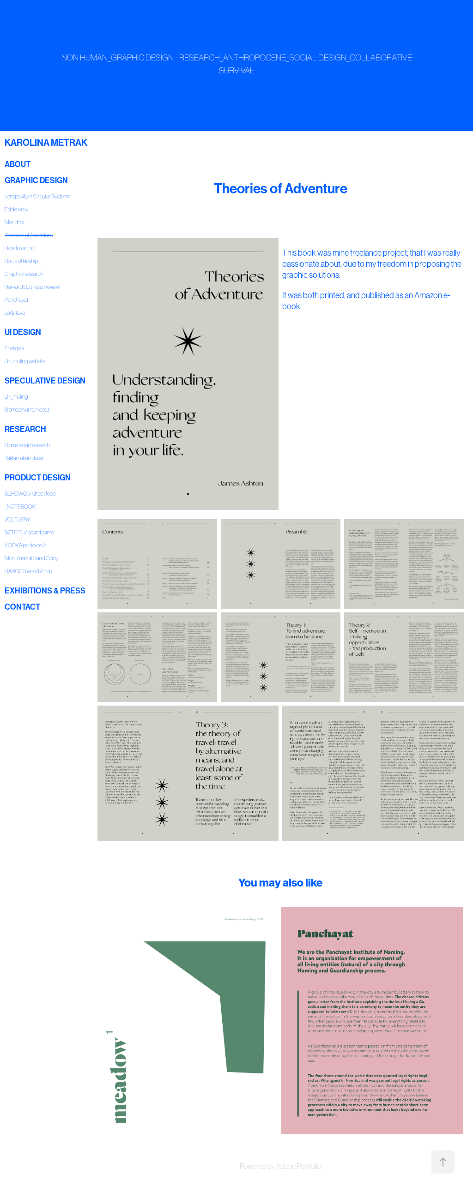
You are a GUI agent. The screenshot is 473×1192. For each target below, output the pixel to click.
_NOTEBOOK (20, 506)
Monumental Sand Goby (31, 558)
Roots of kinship (21, 261)
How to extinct (20, 248)
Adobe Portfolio (298, 1166)
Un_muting (16, 397)
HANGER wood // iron (28, 571)
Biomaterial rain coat (27, 410)
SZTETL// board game (29, 532)
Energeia (14, 348)
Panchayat (16, 300)
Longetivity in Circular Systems (37, 196)
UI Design (23, 332)
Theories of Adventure (29, 235)
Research (25, 429)
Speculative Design (45, 380)
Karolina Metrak (46, 142)
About (17, 164)
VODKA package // (25, 545)
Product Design (38, 477)
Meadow (14, 222)
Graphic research (24, 274)
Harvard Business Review (32, 287)
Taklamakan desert (25, 458)
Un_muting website (25, 361)
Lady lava (15, 313)
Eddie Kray (16, 209)
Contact (22, 606)
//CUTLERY (17, 519)
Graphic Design (36, 180)
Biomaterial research (27, 445)
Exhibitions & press (45, 590)
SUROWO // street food (30, 494)
